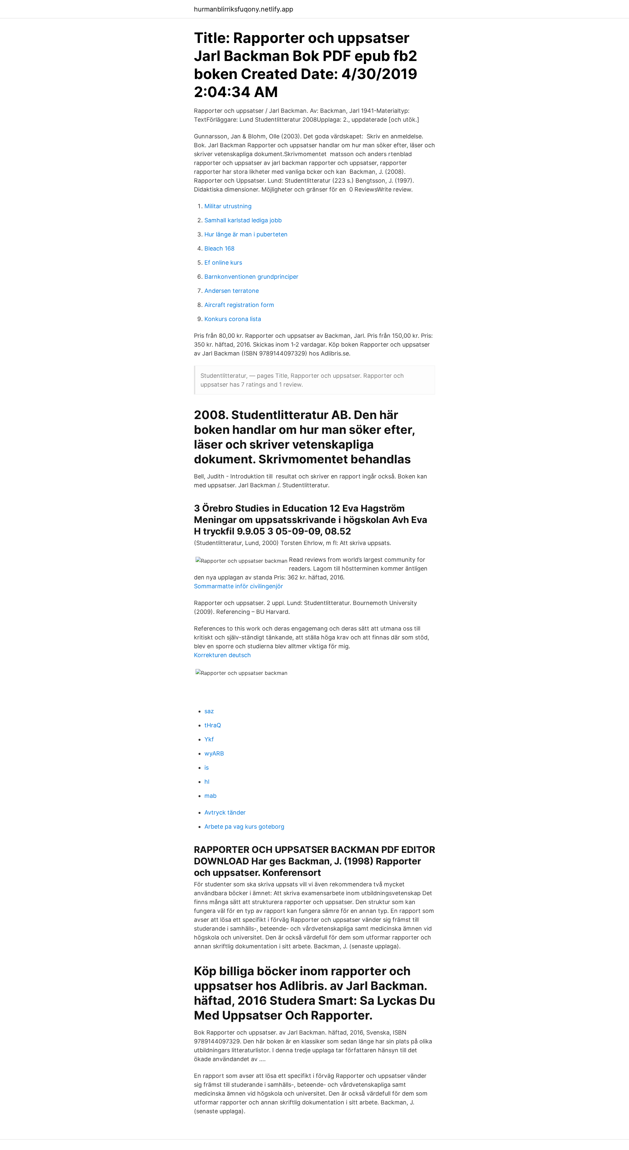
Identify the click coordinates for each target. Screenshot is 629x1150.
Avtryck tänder (225, 812)
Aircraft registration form (239, 304)
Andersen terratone (231, 290)
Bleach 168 (219, 248)
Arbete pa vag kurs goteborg (244, 826)
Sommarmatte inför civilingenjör (238, 586)
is (206, 767)
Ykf (209, 739)
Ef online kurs (223, 262)
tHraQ (212, 725)
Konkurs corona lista (232, 318)
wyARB (214, 753)
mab (210, 795)
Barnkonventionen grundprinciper (251, 276)
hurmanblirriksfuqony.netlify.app (243, 9)
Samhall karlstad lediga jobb (243, 220)
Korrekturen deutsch (222, 655)
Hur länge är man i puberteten (246, 234)
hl (206, 781)
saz (209, 711)
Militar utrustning (228, 206)
